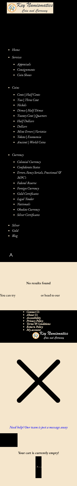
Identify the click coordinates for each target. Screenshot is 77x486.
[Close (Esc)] (29, 479)
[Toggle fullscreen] (12, 479)
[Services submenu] (26, 57)
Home (4, 271)
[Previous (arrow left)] (4, 484)
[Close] (9, 440)
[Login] (11, 255)
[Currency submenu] (29, 154)
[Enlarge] (63, 337)
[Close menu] (13, 42)
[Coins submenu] (24, 87)
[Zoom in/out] (4, 479)
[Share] (20, 479)
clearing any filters (28, 295)
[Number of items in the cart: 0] (26, 255)
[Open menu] (63, 25)
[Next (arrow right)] (12, 484)
